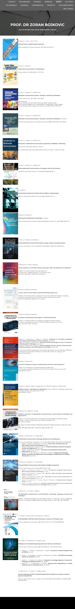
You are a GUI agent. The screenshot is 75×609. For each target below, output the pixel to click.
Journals (24, 5)
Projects (51, 5)
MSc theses (68, 9)
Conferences (38, 5)
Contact (12, 2)
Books (58, 2)
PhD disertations (66, 5)
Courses (37, 2)
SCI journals (11, 5)
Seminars (48, 2)
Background (24, 2)
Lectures (69, 2)
